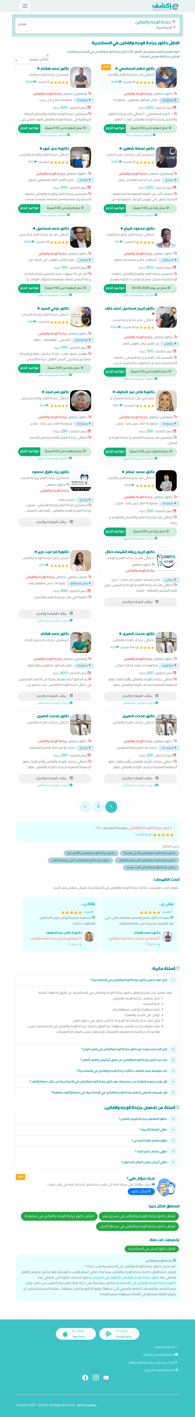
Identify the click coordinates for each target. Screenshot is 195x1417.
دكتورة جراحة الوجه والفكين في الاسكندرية (145, 1283)
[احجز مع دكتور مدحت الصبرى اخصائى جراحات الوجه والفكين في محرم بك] (166, 724)
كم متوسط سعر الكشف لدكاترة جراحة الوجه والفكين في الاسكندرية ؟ (122, 1071)
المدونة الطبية (165, 1347)
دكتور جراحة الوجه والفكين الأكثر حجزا (91, 853)
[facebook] (87, 1378)
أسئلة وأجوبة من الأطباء (159, 1355)
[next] (85, 807)
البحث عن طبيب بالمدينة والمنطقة (152, 1363)
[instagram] (97, 1378)
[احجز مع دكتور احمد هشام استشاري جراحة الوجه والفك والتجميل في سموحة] (80, 77)
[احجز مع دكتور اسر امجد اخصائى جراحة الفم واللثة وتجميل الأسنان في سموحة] (80, 400)
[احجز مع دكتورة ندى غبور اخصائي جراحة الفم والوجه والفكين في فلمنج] (80, 157)
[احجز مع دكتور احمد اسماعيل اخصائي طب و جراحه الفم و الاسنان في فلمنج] (80, 237)
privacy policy (87, 1405)
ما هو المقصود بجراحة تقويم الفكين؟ (143, 1119)
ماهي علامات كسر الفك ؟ (151, 1152)
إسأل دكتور (140, 1192)
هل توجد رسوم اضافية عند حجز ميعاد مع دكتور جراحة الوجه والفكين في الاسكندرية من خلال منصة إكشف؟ (98, 1082)
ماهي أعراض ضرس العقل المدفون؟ (144, 1162)
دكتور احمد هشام (147, 933)
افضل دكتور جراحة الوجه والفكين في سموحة (59, 1217)
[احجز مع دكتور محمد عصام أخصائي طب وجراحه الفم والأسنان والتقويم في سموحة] (166, 480)
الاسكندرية (95, 25)
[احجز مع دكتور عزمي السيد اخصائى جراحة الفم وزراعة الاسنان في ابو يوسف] (80, 317)
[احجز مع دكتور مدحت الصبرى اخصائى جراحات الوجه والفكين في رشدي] (80, 724)
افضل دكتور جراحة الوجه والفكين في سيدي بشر (139, 1217)
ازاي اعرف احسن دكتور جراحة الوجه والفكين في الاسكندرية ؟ (129, 980)
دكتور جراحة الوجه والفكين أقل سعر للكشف (147, 861)
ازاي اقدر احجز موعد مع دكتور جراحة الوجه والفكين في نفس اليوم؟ (124, 1049)
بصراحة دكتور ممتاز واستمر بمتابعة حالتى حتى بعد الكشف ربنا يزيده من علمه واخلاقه (139, 924)
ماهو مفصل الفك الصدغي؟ (149, 1141)
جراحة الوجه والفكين (138, 94)
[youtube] (108, 1378)
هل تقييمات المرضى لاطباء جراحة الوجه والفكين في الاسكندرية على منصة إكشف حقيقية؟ (109, 1093)
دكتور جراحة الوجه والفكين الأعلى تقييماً (150, 853)
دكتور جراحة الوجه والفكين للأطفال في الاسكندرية (123, 1278)
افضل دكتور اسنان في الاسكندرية (151, 1249)
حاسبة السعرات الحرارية (160, 1370)
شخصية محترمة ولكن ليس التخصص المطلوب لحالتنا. (62, 924)
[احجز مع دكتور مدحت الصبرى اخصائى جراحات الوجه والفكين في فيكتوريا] (166, 642)
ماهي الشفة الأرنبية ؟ (153, 1130)
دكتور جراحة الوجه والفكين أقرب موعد (151, 868)
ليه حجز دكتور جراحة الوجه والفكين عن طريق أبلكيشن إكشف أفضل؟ (124, 1060)
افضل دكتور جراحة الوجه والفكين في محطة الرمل (137, 1227)
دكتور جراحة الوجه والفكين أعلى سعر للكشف (81, 861)
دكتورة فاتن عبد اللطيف (64, 933)
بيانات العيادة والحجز (52, 522)
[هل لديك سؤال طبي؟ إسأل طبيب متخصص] (166, 1187)
